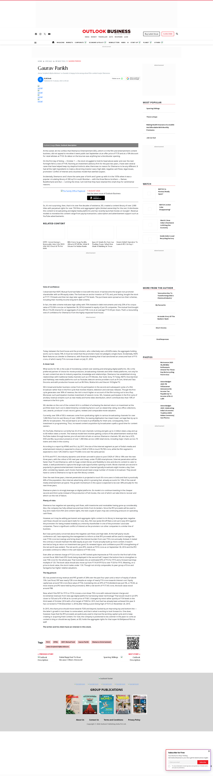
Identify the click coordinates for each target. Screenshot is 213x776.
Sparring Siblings (153, 108)
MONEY (94, 37)
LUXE (126, 37)
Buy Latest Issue (151, 34)
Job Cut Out (151, 138)
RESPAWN (118, 37)
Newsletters (114, 42)
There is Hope (151, 117)
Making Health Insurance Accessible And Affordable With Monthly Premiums (160, 127)
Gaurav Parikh (83, 577)
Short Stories (163, 338)
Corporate (79, 42)
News (123, 42)
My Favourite (163, 307)
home (40, 61)
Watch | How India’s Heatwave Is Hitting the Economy (167, 225)
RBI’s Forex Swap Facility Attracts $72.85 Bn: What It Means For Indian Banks (78, 178)
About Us (80, 655)
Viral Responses (164, 353)
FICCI (48, 577)
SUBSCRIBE (168, 34)
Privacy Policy (134, 655)
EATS (111, 37)
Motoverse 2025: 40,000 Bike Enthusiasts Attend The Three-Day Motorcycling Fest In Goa (167, 386)
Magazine (60, 42)
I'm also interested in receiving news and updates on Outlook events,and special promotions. (190, 766)
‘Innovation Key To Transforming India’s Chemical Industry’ (166, 295)
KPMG (55, 577)
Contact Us (94, 655)
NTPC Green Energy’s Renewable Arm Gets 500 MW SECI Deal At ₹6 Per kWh (53, 179)
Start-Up (134, 42)
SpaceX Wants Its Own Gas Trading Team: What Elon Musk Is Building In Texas (103, 181)
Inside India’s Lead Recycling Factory (167, 237)
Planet (146, 42)
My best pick (60, 61)
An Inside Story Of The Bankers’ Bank (166, 324)
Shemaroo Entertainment (101, 577)
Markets (69, 42)
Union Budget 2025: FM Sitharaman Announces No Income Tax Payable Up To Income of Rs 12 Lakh (166, 408)
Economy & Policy (96, 42)
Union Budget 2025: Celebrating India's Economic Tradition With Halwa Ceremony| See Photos (167, 429)
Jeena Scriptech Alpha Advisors (57, 582)
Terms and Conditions (113, 655)
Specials (48, 61)
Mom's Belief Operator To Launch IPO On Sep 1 (127, 182)
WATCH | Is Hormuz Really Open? (167, 190)
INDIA (87, 37)
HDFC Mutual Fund (68, 577)
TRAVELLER (102, 37)
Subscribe (203, 762)
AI (128, 42)
